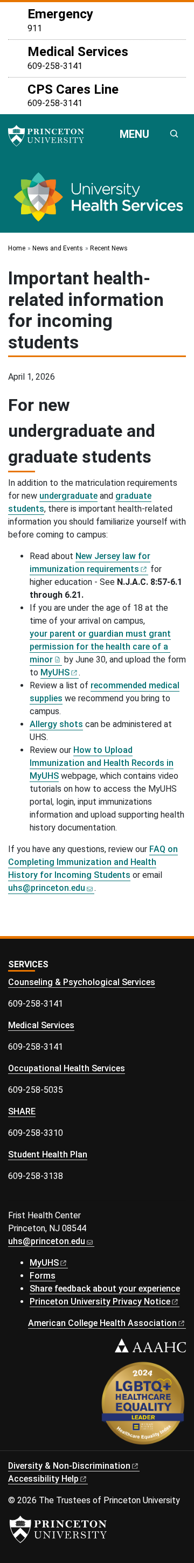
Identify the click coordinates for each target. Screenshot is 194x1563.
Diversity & (69, 1466)
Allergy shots (56, 724)
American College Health (102, 1323)
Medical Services (41, 1025)
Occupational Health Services (66, 1068)
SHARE (22, 1111)
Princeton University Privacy (100, 1301)
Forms (43, 1276)
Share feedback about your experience (105, 1288)
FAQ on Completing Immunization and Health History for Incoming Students (93, 862)
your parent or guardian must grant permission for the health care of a (100, 647)
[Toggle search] (174, 133)
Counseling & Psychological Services (81, 982)
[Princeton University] (51, 135)
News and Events (57, 248)
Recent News (109, 248)
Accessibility (43, 1479)
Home (16, 248)
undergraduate (68, 496)
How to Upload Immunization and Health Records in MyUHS (102, 763)
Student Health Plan (47, 1154)
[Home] (97, 201)
